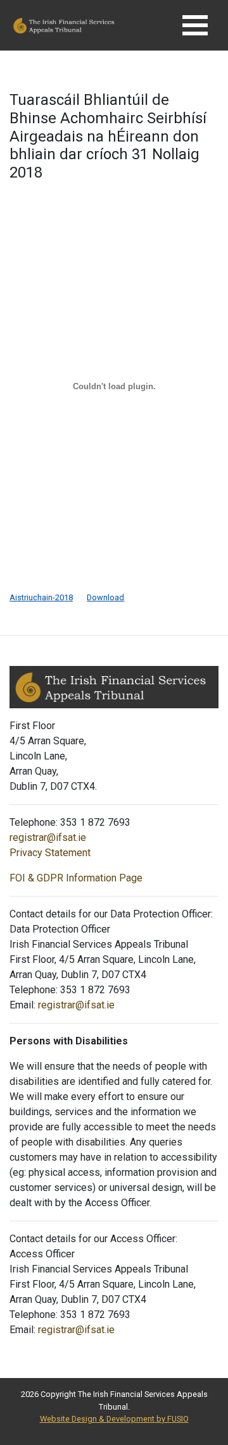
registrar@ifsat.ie (48, 837)
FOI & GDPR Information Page (76, 878)
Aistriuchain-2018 (41, 597)
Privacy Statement (50, 853)
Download (105, 597)
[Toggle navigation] (195, 25)
